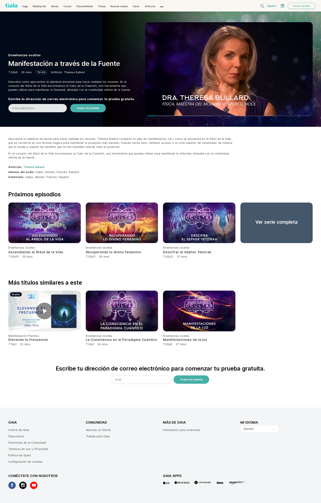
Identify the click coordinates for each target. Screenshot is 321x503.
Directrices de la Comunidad (27, 442)
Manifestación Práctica (23, 336)
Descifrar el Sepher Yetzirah (187, 252)
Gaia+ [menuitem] (136, 6)
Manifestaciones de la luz (185, 340)
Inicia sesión (301, 6)
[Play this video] (44, 311)
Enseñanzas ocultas (24, 55)
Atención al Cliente (98, 430)
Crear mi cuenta (88, 108)
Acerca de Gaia (18, 430)
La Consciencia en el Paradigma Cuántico (121, 340)
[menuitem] (25, 5)
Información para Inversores (181, 430)
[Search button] (262, 6)
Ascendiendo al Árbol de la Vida (35, 252)
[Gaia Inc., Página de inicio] (12, 5)
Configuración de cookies (25, 461)
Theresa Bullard (74, 72)
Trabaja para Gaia (98, 436)
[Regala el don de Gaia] (282, 6)
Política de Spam (19, 455)
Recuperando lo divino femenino (113, 252)
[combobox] (259, 429)
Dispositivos (16, 436)
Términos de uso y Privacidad (28, 449)
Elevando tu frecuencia (28, 340)
